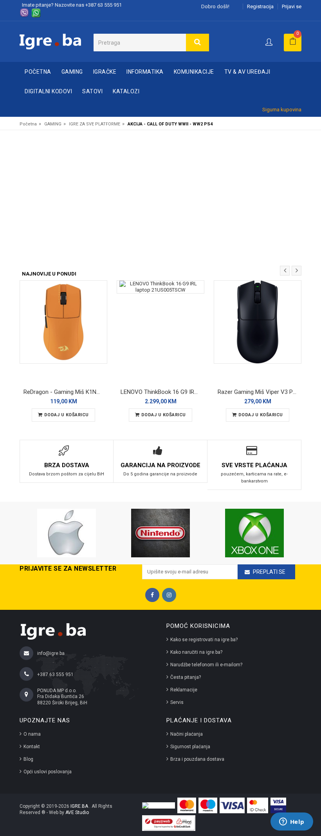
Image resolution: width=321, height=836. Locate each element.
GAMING (72, 72)
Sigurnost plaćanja (190, 746)
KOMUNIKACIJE (194, 72)
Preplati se (269, 572)
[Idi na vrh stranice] (307, 798)
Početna (38, 72)
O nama (32, 734)
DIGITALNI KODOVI (48, 91)
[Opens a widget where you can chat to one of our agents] (291, 822)
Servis (177, 702)
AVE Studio (77, 812)
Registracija (260, 6)
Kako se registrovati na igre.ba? (204, 639)
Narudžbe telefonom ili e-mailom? (206, 664)
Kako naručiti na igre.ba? (196, 652)
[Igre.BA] (50, 41)
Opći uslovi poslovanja (47, 771)
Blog (28, 759)
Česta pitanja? (185, 677)
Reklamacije (183, 690)
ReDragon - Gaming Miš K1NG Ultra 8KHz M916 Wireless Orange (65, 391)
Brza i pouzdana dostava (197, 759)
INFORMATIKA (145, 72)
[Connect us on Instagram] (169, 595)
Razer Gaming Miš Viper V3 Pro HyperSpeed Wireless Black (259, 391)
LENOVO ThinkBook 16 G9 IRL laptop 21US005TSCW (162, 391)
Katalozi (126, 91)
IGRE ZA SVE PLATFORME (94, 124)
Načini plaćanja (186, 734)
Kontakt (31, 746)
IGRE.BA (79, 806)
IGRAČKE (105, 72)
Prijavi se (291, 6)
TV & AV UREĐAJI (247, 72)
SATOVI (92, 91)
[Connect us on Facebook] (152, 595)
